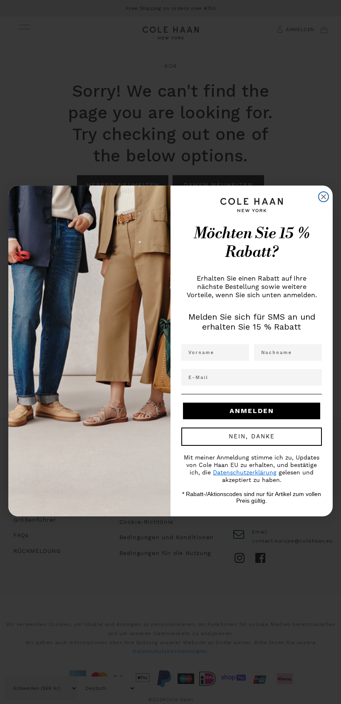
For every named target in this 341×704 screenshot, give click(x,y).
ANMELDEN (252, 411)
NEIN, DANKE (252, 436)
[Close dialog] (324, 197)
